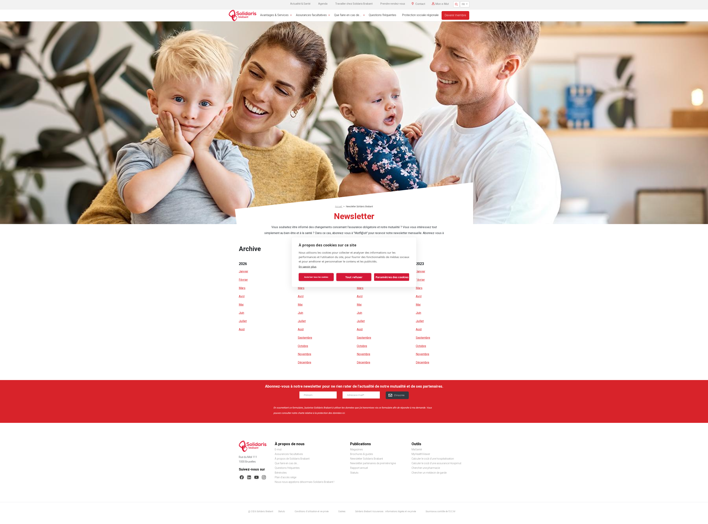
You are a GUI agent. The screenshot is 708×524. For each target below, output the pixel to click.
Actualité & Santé (300, 3)
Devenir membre (455, 15)
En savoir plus (307, 266)
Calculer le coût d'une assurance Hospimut (436, 463)
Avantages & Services (274, 15)
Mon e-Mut (442, 4)
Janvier (243, 271)
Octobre (303, 346)
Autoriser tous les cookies (316, 277)
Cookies (342, 511)
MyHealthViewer (421, 454)
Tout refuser (353, 277)
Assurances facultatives (311, 15)
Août (242, 329)
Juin (241, 313)
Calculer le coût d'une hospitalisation (433, 458)
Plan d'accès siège (285, 477)
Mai (241, 304)
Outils (416, 444)
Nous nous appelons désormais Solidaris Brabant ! (304, 481)
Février (243, 279)
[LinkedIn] (249, 477)
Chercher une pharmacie (426, 467)
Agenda (322, 3)
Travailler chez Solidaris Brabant (354, 3)
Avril (241, 296)
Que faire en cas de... (347, 15)
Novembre (304, 354)
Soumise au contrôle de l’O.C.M (440, 511)
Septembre (305, 337)
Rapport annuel (359, 467)
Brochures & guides (361, 454)
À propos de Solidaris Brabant (292, 458)
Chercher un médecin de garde (429, 472)
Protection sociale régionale (420, 15)
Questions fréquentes (382, 15)
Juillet (243, 321)
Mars (242, 288)
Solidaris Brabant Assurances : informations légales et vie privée (385, 511)
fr (463, 4)
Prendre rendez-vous (392, 3)
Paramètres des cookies (392, 277)
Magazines (356, 449)
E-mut (278, 449)
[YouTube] (256, 477)
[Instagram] (264, 477)
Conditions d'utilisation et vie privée (312, 511)
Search (456, 4)
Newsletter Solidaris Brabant (366, 458)
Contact (420, 4)
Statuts (354, 472)
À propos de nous (290, 444)
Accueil (339, 206)
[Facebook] (242, 477)
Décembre (304, 362)
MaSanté (417, 449)
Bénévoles (281, 472)
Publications (360, 444)
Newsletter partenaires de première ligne (373, 463)
